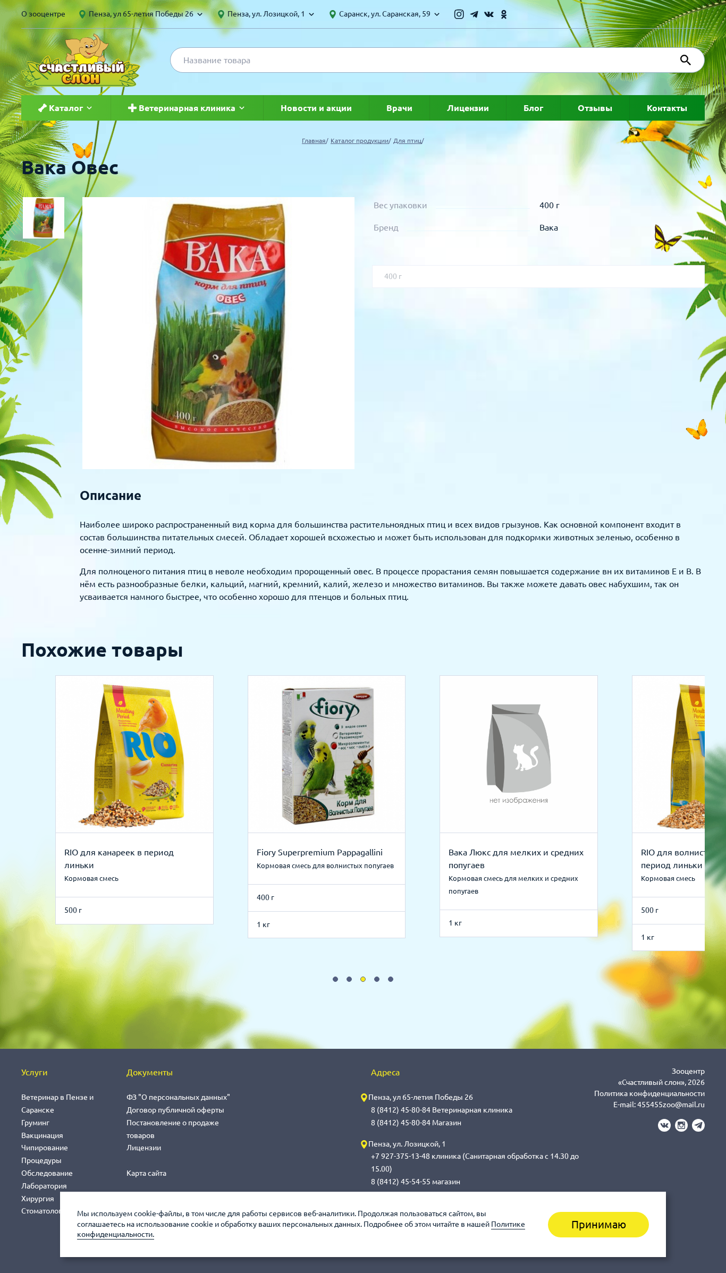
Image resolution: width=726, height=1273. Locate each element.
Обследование (47, 1173)
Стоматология (45, 1211)
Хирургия (37, 1198)
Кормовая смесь (91, 878)
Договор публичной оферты (175, 1110)
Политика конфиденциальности (649, 1093)
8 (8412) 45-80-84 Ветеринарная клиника (441, 1110)
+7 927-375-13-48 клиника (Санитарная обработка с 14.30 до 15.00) (475, 1162)
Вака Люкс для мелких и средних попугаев (516, 858)
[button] (335, 979)
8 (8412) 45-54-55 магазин (415, 1181)
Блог (533, 108)
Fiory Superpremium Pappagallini (320, 852)
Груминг (35, 1122)
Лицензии (468, 108)
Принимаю (598, 1224)
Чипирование (44, 1147)
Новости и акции (316, 108)
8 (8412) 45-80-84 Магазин (416, 1122)
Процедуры (41, 1160)
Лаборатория (44, 1186)
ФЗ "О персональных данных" (178, 1097)
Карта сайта (146, 1173)
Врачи (399, 108)
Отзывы (595, 108)
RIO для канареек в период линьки (119, 858)
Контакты (667, 108)
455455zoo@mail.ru (671, 1104)
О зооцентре (43, 14)
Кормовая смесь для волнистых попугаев (325, 865)
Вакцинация (42, 1135)
